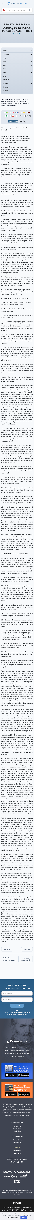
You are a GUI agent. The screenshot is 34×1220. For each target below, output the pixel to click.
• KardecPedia (17, 1126)
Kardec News (17, 1153)
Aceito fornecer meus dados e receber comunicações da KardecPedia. (17, 1013)
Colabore (17, 1148)
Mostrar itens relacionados (25, 959)
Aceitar (24, 1217)
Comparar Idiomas (13, 121)
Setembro (6, 80)
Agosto (5, 76)
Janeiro (5, 50)
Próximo (26, 949)
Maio (4, 65)
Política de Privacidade (12, 1217)
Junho (4, 69)
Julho (4, 72)
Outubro (5, 83)
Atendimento (17, 1150)
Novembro (6, 87)
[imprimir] (24, 121)
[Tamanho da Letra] (20, 121)
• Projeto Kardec (17, 1140)
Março (5, 58)
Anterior (7, 949)
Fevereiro (6, 54)
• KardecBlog (17, 1131)
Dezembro (6, 91)
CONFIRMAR (17, 1006)
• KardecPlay (17, 1128)
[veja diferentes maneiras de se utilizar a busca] (4, 10)
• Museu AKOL (17, 1142)
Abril (4, 61)
